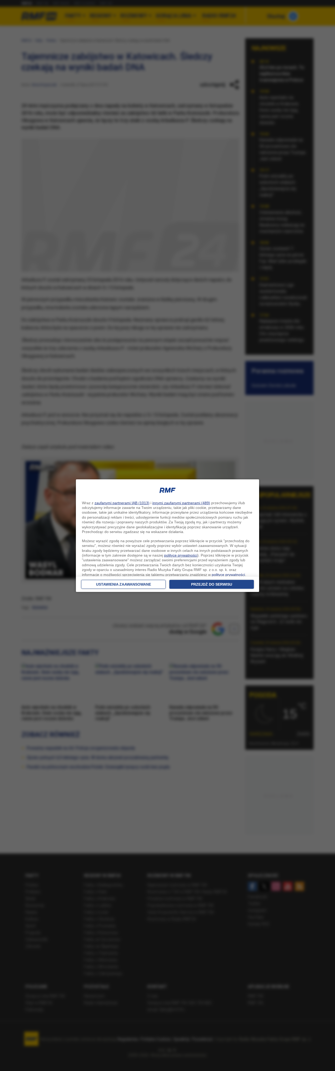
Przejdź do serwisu (211, 584)
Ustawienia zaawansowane (123, 584)
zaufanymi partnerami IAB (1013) (121, 503)
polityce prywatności (180, 555)
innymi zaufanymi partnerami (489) (181, 503)
